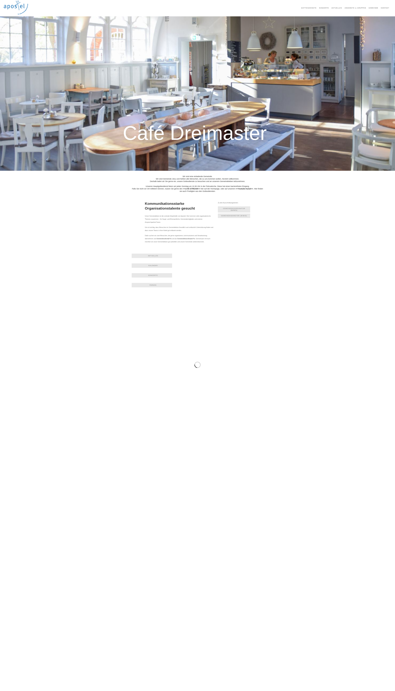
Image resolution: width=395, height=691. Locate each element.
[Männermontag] (231, 430)
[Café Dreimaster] (164, 605)
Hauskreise (231, 596)
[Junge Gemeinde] (231, 387)
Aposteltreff (164, 596)
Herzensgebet (164, 552)
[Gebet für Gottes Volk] (164, 430)
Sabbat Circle (231, 552)
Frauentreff (231, 639)
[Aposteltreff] (164, 561)
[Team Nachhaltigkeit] (231, 648)
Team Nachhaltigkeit (231, 683)
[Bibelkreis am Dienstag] (164, 648)
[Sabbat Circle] (231, 518)
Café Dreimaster (164, 639)
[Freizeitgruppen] (164, 474)
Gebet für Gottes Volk (164, 465)
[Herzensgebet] (164, 518)
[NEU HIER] (164, 387)
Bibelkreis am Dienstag (164, 683)
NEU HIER (164, 422)
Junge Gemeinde (231, 422)
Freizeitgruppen (164, 509)
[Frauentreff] (231, 605)
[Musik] (231, 474)
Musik (231, 509)
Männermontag (231, 465)
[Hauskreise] (231, 561)
